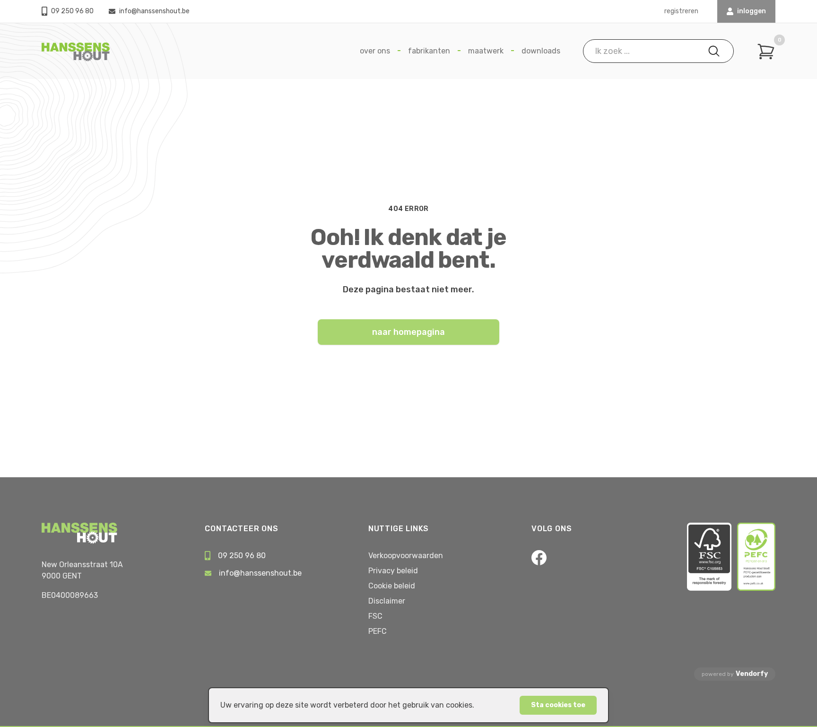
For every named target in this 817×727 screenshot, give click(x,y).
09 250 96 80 (72, 11)
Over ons (375, 50)
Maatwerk (486, 50)
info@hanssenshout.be (154, 11)
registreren (681, 11)
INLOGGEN (751, 11)
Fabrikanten (429, 50)
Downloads (540, 50)
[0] (765, 51)
